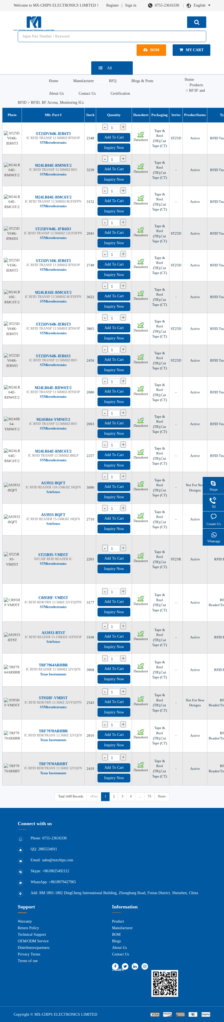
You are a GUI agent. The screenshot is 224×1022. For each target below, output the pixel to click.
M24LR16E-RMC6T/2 (53, 292)
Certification (120, 93)
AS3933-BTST (53, 633)
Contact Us (87, 93)
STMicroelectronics (53, 143)
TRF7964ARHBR (53, 665)
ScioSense (53, 492)
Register (112, 5)
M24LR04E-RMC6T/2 (53, 197)
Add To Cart (114, 137)
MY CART (195, 50)
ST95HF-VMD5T (53, 698)
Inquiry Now (114, 148)
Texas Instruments (53, 674)
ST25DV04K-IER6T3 (53, 134)
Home (53, 81)
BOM (154, 50)
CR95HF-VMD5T (53, 598)
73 (149, 796)
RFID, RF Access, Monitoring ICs (57, 102)
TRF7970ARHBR (53, 731)
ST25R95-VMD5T (53, 555)
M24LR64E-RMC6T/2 (53, 451)
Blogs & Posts (142, 81)
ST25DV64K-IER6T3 (53, 324)
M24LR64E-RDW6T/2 (53, 388)
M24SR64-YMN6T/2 (53, 420)
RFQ (112, 81)
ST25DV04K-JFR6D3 (53, 229)
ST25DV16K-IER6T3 (53, 261)
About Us (56, 93)
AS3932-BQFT (53, 483)
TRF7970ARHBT (53, 764)
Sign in (130, 5)
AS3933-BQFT (53, 515)
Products (196, 85)
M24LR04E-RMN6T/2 (53, 165)
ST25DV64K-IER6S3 (53, 356)
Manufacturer (83, 81)
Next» (162, 796)
